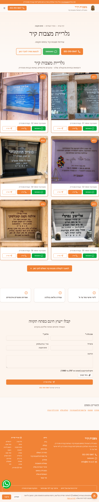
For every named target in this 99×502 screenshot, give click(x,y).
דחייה (16, 497)
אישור (6, 497)
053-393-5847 (15, 8)
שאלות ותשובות (41, 463)
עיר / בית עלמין (42, 344)
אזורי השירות (50, 26)
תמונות (90, 410)
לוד (10, 464)
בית (45, 441)
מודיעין (9, 458)
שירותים (44, 449)
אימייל (90, 344)
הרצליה (19, 456)
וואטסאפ (49, 51)
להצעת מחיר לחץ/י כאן (29, 51)
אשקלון (8, 461)
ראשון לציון (7, 447)
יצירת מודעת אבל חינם (69, 488)
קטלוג (45, 445)
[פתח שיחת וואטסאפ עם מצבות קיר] (6, 484)
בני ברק (19, 458)
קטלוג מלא (64, 410)
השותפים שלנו (41, 474)
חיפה (20, 444)
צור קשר (44, 477)
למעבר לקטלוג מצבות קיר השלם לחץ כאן (51, 268)
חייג (73, 128)
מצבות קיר (65, 2)
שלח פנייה (47, 382)
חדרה (20, 464)
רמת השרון (7, 456)
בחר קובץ (84, 375)
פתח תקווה (18, 447)
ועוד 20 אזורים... (16, 467)
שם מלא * (89, 334)
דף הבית (61, 26)
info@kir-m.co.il (87, 462)
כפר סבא (8, 453)
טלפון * (45, 334)
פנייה (59, 128)
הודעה (90, 353)
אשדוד (20, 461)
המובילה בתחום (41, 470)
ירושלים (8, 441)
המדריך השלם (42, 452)
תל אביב (19, 441)
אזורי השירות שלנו (40, 467)
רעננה (9, 450)
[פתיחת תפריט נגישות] (94, 496)
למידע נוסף (71, 498)
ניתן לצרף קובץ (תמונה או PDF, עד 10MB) (77, 371)
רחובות (19, 450)
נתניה (20, 453)
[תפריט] (4, 8)
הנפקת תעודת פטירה (29, 488)
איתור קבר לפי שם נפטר (49, 488)
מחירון (96, 410)
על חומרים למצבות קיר (78, 410)
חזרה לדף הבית (53, 410)
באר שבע (8, 444)
